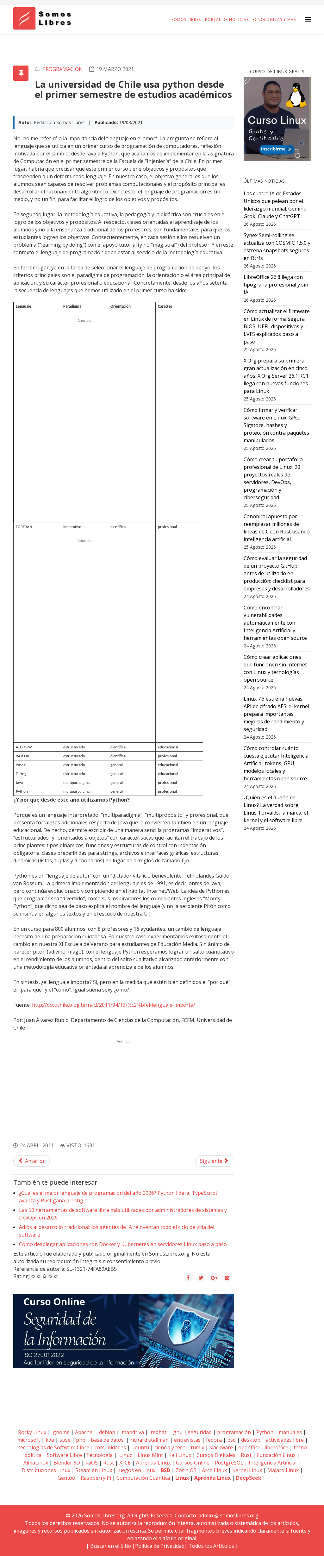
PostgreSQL (229, 1462)
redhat (157, 1432)
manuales (290, 1432)
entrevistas (187, 1439)
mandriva (132, 1432)
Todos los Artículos (211, 1545)
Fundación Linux (276, 1455)
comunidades (110, 1447)
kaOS (91, 1462)
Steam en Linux (94, 1470)
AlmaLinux (35, 1462)
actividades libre (285, 1439)
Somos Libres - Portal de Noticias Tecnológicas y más (233, 19)
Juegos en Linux (136, 1470)
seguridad (200, 1432)
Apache (83, 1432)
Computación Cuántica (143, 1477)
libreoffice (276, 1447)
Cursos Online (192, 1462)
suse (65, 1439)
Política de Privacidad (159, 1545)
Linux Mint (150, 1455)
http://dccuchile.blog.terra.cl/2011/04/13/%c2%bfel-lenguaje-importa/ (113, 1004)
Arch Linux (214, 1470)
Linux (125, 1455)
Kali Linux (179, 1455)
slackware (221, 1447)
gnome (61, 1432)
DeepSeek (248, 1477)
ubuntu (140, 1447)
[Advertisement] (84, 419)
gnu (177, 1432)
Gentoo (66, 1477)
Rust (246, 1455)
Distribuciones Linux (46, 1470)
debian (106, 1432)
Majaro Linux (283, 1470)
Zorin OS (186, 1470)
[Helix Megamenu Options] (308, 19)
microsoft (28, 1439)
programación (234, 1432)
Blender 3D (66, 1462)
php (80, 1439)
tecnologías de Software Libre (53, 1447)
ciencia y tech (169, 1447)
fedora (214, 1439)
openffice (249, 1447)
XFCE (125, 1462)
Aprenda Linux (153, 1462)
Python (264, 1432)
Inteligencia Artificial (272, 1462)
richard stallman (149, 1439)
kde (50, 1439)
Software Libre (64, 1455)
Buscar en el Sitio (110, 1545)
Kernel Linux (247, 1470)
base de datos (107, 1439)
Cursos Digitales (215, 1455)
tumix (197, 1447)
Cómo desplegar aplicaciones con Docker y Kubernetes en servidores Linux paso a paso (123, 1244)
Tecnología (99, 1455)
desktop (250, 1439)
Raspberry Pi (96, 1477)
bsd (231, 1439)
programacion (62, 69)
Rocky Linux (32, 1432)
